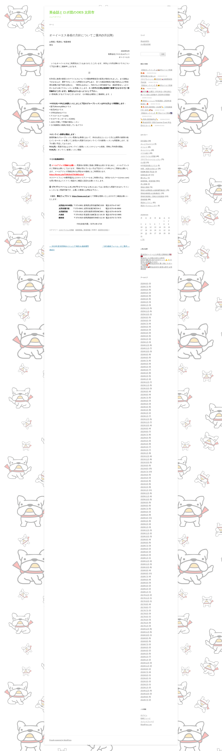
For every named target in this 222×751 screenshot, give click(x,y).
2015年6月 (144, 675)
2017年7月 (144, 610)
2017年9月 (144, 604)
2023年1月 (144, 416)
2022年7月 (144, 435)
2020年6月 (144, 512)
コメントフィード (147, 721)
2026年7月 (144, 287)
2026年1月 (144, 305)
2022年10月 (145, 425)
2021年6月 (144, 475)
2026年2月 (144, 302)
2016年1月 (144, 660)
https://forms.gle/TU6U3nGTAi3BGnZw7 (66, 174)
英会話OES (145, 41)
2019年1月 (144, 558)
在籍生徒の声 (146, 175)
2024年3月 (144, 373)
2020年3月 (144, 521)
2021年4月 (144, 481)
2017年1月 (144, 626)
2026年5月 (144, 293)
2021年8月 (144, 469)
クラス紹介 (145, 153)
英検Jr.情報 (145, 187)
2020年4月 (144, 518)
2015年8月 (144, 669)
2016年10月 (145, 635)
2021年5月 (144, 478)
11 (146, 227)
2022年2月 (144, 450)
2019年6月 (144, 549)
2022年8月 (144, 432)
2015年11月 (145, 666)
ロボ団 (143, 162)
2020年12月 (145, 493)
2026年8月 (144, 284)
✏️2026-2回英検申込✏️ (149, 119)
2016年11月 (145, 632)
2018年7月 (144, 577)
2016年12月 (145, 629)
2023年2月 (144, 413)
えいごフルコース (147, 144)
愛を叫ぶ (144, 178)
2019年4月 (144, 552)
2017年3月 (144, 620)
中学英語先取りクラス (149, 166)
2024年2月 (144, 376)
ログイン (144, 715)
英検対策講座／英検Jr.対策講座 (152, 196)
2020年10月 (145, 499)
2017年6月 (144, 614)
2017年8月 (144, 607)
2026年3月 (144, 299)
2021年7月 (144, 472)
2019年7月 (144, 546)
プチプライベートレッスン (151, 159)
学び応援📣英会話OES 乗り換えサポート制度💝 (156, 264)
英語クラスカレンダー (149, 206)
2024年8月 (144, 358)
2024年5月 (144, 367)
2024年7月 (144, 361)
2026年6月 (144, 290)
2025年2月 (144, 339)
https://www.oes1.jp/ (81, 196)
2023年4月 (144, 407)
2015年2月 (144, 684)
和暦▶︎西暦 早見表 (147, 172)
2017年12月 (145, 595)
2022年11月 (145, 422)
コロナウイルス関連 (66, 230)
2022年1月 (144, 453)
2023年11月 (145, 385)
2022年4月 (144, 444)
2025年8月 (144, 321)
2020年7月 (144, 509)
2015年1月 (144, 688)
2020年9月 (144, 502)
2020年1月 (144, 527)
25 (146, 233)
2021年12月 (145, 456)
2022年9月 (144, 428)
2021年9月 (144, 465)
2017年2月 (144, 623)
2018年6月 (144, 580)
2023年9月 (144, 391)
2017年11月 (145, 598)
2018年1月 (144, 592)
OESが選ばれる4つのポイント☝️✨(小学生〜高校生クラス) (156, 261)
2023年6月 (144, 401)
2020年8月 (144, 506)
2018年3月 (144, 586)
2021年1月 (144, 490)
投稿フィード (146, 718)
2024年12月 (145, 345)
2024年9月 (144, 354)
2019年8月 (144, 543)
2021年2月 (144, 487)
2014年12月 (145, 691)
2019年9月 (144, 540)
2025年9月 (144, 317)
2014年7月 (144, 700)
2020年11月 (145, 496)
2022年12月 (145, 419)
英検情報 (144, 199)
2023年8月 (144, 395)
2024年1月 (144, 379)
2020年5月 (144, 515)
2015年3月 (144, 681)
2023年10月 (145, 388)
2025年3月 (144, 336)
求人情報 (144, 184)
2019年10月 (145, 536)
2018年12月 (145, 561)
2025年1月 (144, 342)
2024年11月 (145, 348)
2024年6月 (144, 364)
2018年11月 (145, 564)
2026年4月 (144, 296)
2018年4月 (144, 583)
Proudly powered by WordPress (60, 740)
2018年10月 (145, 567)
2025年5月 (144, 330)
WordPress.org (146, 725)
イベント (144, 147)
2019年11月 (145, 533)
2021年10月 (145, 462)
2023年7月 (144, 398)
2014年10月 (145, 694)
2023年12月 (145, 382)
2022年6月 (144, 438)
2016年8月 (144, 641)
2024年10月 (145, 351)
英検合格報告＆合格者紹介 (151, 193)
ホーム (51, 24)
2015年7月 (144, 672)
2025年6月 (144, 327)
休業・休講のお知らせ (149, 169)
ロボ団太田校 (146, 44)
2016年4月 (144, 651)
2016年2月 (144, 657)
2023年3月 (144, 410)
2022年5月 (144, 441)
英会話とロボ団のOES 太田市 (71, 12)
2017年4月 (144, 617)
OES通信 (144, 141)
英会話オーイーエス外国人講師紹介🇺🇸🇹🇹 (156, 255)
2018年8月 (144, 573)
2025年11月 (145, 311)
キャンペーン (146, 150)
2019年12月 (145, 530)
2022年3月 (144, 447)
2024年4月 (144, 370)
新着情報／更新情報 (82, 230)
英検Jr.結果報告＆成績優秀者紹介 (153, 190)
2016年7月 (144, 644)
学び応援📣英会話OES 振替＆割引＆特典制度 (156, 268)
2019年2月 (144, 555)
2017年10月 (145, 601)
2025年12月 (145, 308)
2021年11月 (145, 459)
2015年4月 (144, 678)
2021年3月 (144, 484)
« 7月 (143, 240)
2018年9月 (144, 570)
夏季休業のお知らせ (148, 76)
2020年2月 (144, 524)
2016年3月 (144, 654)
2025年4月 (144, 333)
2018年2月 (144, 589)
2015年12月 (145, 663)
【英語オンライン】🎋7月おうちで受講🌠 (156, 113)
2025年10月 (145, 314)
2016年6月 (144, 647)
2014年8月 (144, 697)
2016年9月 (144, 638)
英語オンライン (146, 203)
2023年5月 (144, 404)
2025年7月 (144, 324)
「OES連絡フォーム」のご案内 (116, 246)
